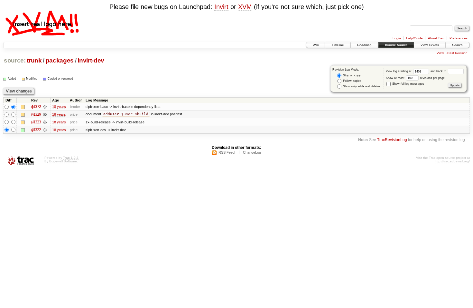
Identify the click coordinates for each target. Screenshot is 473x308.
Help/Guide (414, 38)
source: (15, 60)
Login (397, 38)
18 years (59, 107)
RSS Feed (226, 152)
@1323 (36, 122)
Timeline (338, 45)
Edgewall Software (63, 161)
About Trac (436, 38)
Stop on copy (351, 75)
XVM (245, 6)
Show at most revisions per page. (416, 78)
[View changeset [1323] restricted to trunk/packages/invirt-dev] (45, 122)
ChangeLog (252, 152)
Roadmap (364, 45)
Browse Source (396, 45)
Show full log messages (407, 83)
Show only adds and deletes (361, 86)
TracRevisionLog (392, 140)
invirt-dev (91, 60)
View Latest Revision (452, 53)
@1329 (36, 114)
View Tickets (430, 45)
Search (457, 45)
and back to (439, 71)
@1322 (36, 130)
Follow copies (351, 80)
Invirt (221, 6)
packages (60, 60)
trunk (34, 60)
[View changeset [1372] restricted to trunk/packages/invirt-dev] (45, 106)
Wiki (316, 45)
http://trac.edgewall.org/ (452, 161)
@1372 (36, 106)
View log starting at (399, 71)
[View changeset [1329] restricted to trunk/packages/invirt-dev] (45, 114)
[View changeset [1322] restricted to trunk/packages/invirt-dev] (45, 130)
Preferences (459, 38)
